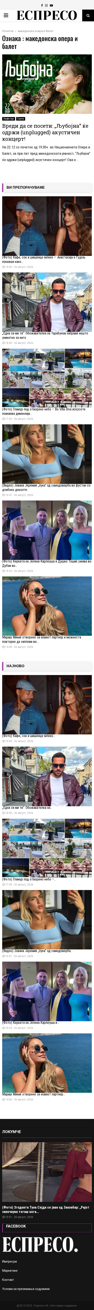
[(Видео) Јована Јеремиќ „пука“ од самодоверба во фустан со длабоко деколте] (47, 454)
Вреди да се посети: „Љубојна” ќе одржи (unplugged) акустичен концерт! (45, 132)
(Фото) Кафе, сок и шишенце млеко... (28, 736)
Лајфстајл (8, 119)
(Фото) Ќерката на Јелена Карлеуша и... (30, 1023)
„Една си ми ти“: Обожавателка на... (27, 808)
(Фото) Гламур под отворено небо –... (29, 879)
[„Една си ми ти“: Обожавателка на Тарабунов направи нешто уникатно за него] (47, 302)
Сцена (20, 119)
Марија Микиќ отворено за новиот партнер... (33, 1094)
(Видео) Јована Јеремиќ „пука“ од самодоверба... (37, 951)
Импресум (9, 1261)
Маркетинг (10, 1270)
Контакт (8, 1279)
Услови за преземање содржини (26, 1289)
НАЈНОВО (15, 666)
